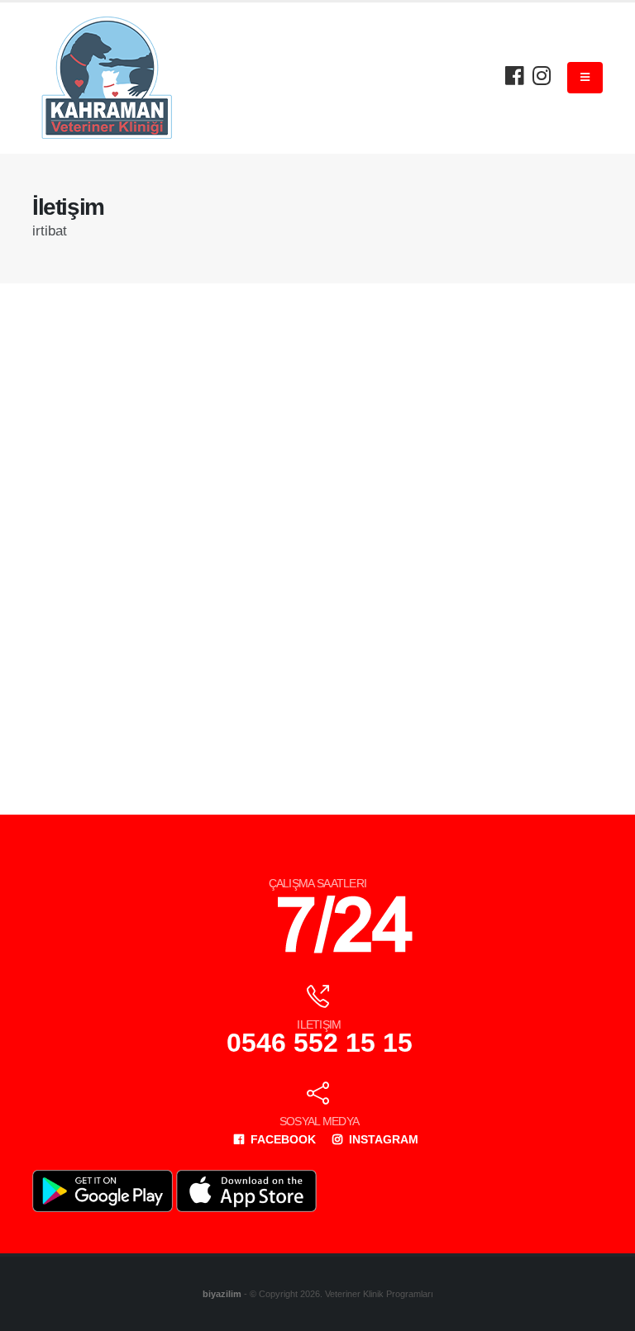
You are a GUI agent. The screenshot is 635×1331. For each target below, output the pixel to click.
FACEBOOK (281, 1139)
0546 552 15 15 (320, 1043)
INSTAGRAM (382, 1139)
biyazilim (222, 1294)
